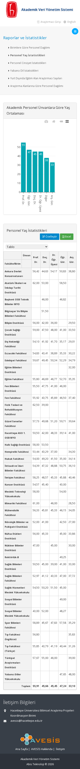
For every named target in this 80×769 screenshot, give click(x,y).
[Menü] (75, 31)
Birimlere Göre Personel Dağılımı (30, 47)
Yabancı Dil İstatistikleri (24, 70)
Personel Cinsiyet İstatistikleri (28, 63)
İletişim (60, 749)
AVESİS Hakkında (41, 749)
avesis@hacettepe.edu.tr (26, 721)
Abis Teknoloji (35, 764)
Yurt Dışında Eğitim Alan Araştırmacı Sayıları (36, 78)
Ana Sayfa (21, 749)
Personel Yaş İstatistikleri (27, 55)
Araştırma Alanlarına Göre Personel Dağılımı (36, 86)
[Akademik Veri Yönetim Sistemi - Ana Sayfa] (12, 9)
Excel (67, 236)
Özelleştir (51, 236)
